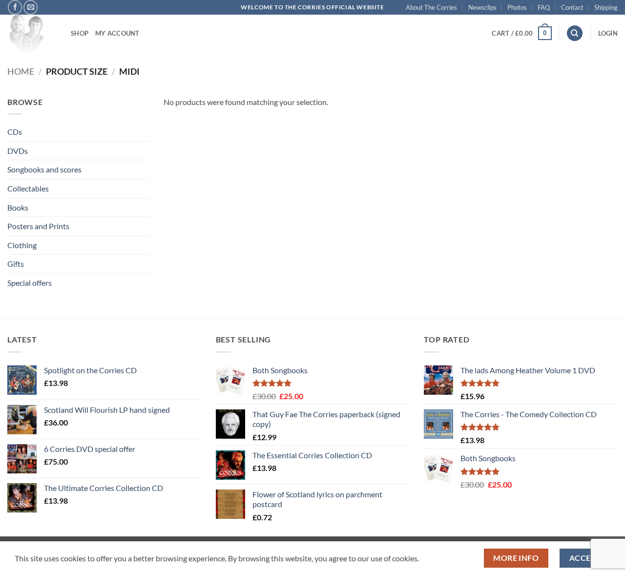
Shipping (606, 7)
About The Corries (431, 7)
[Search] (575, 33)
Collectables (28, 188)
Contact (572, 7)
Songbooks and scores (44, 169)
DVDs (17, 150)
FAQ (544, 7)
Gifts (15, 263)
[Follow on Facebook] (15, 7)
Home (20, 71)
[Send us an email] (30, 7)
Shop (79, 33)
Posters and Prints (38, 226)
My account (117, 33)
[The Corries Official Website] (31, 33)
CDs (14, 131)
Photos (517, 7)
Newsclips (482, 7)
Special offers (29, 282)
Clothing (22, 245)
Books (17, 207)
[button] (521, 33)
